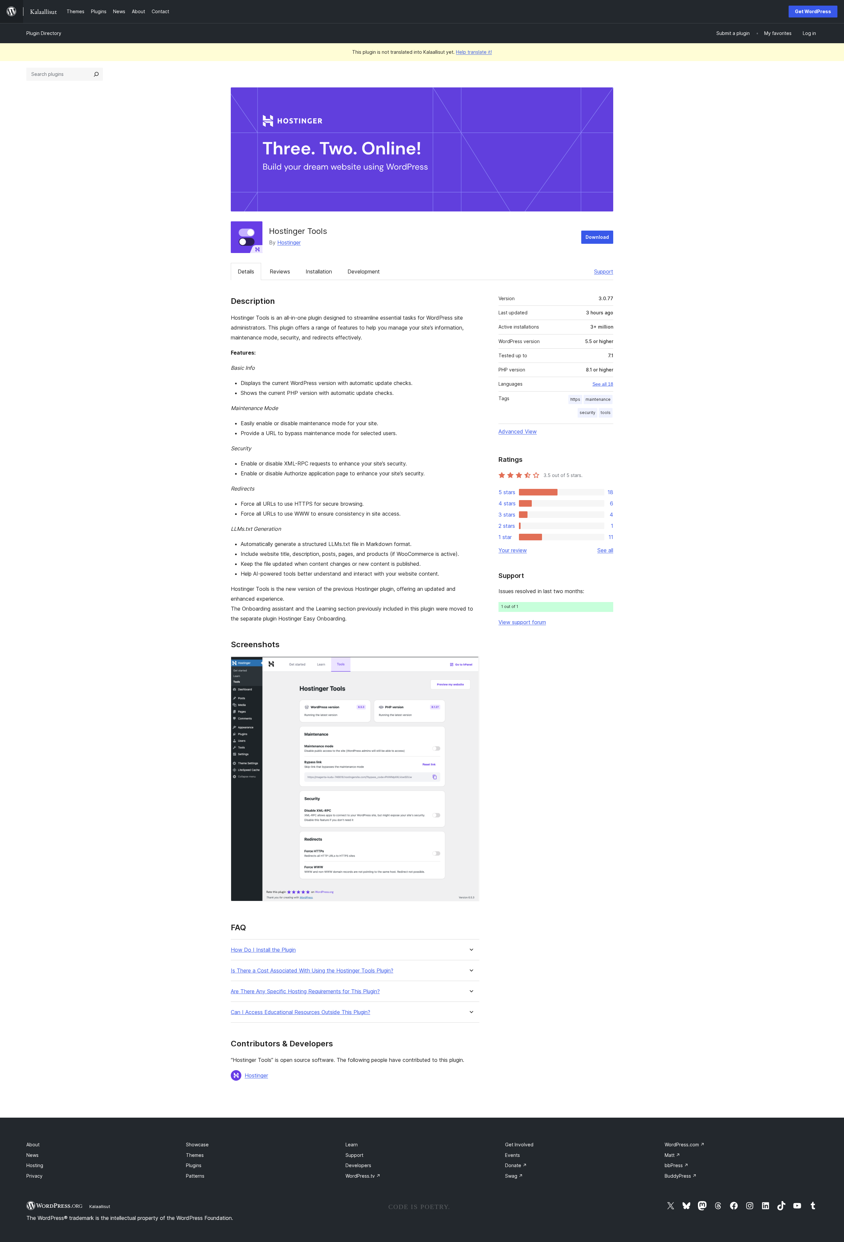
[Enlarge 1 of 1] (470, 665)
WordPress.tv (363, 1176)
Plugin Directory (43, 33)
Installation (319, 271)
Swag (514, 1176)
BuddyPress (681, 1176)
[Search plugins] (96, 74)
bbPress (676, 1165)
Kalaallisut (99, 1206)
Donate (516, 1165)
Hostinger (289, 242)
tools (606, 412)
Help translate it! (474, 52)
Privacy (34, 1176)
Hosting (34, 1165)
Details (246, 271)
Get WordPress (813, 11)
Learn (352, 1144)
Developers (358, 1165)
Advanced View (517, 431)
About (33, 1144)
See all (605, 550)
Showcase (197, 1144)
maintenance (598, 399)
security (587, 412)
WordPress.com (685, 1144)
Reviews (280, 271)
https (575, 399)
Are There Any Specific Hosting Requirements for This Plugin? (305, 991)
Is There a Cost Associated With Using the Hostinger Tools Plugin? (312, 971)
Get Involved (519, 1144)
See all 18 (602, 384)
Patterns (195, 1176)
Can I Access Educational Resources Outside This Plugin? (300, 1012)
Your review (512, 550)
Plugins (193, 1165)
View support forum (522, 622)
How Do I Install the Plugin (263, 950)
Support (603, 271)
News (32, 1155)
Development (363, 271)
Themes (195, 1155)
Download (597, 237)
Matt (672, 1155)
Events (512, 1155)
